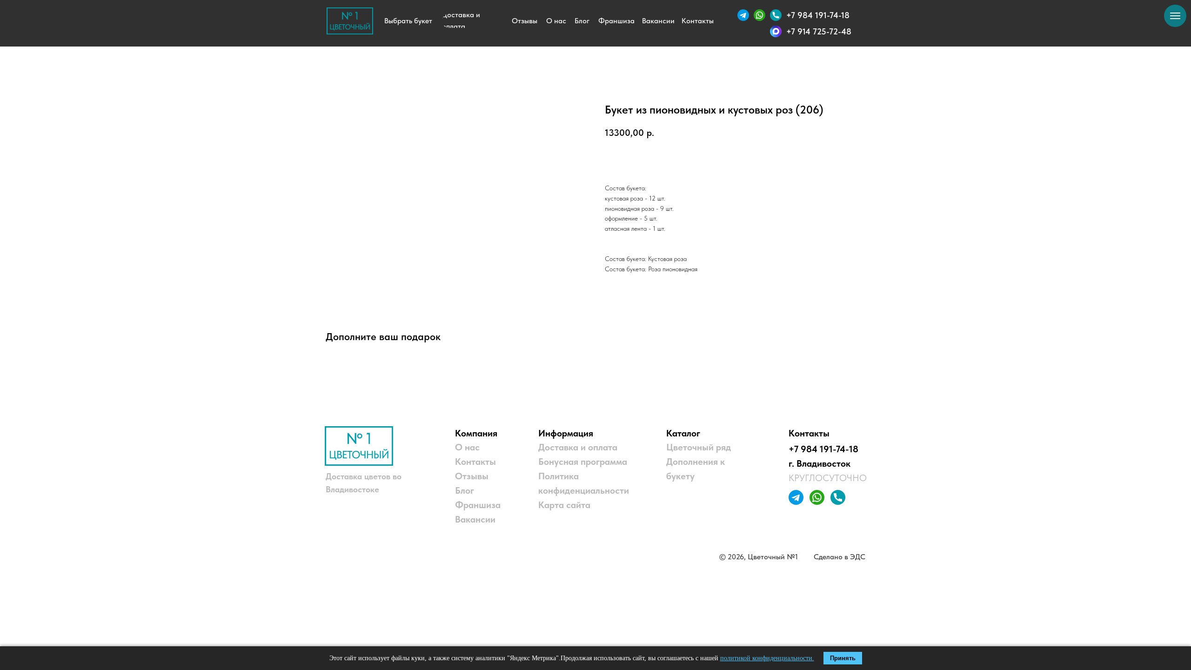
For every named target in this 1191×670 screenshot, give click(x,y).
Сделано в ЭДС (839, 556)
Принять (843, 658)
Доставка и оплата (577, 447)
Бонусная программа (582, 461)
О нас (467, 447)
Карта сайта (564, 504)
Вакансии (475, 519)
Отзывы (471, 476)
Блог (464, 490)
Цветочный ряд (698, 447)
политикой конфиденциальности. (767, 658)
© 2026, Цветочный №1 (758, 556)
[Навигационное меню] (1175, 16)
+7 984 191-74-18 (823, 449)
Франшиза (478, 504)
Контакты (475, 461)
